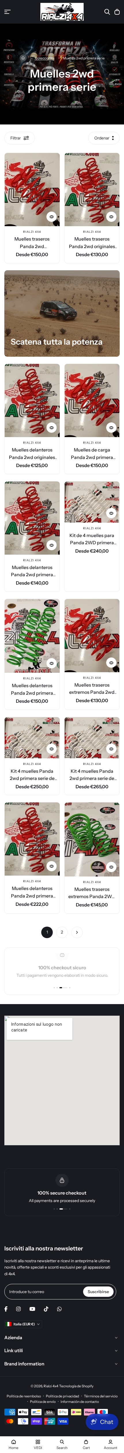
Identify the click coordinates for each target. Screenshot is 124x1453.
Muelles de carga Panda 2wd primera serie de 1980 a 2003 (92, 457)
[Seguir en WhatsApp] (59, 1309)
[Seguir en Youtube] (32, 1309)
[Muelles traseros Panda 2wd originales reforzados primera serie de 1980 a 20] (92, 189)
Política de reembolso (24, 1396)
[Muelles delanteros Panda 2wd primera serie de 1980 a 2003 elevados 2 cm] (32, 518)
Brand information (24, 1364)
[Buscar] (107, 12)
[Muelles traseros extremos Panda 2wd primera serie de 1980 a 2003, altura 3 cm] (92, 635)
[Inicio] (23, 57)
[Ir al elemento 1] (54, 987)
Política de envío (43, 1401)
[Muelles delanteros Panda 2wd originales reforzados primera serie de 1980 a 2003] (32, 400)
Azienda (13, 1337)
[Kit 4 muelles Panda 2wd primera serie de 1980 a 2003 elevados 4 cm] (92, 737)
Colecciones (45, 58)
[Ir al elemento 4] (69, 987)
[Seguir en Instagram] (18, 1309)
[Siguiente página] (77, 932)
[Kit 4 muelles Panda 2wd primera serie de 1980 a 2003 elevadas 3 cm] (32, 737)
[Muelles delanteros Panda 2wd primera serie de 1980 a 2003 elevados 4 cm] (32, 839)
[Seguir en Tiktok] (46, 1309)
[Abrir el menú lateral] (7, 12)
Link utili (13, 1350)
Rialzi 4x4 (32, 232)
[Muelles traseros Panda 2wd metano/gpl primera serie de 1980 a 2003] (32, 189)
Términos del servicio (101, 1396)
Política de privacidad (62, 1396)
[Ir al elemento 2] (57, 987)
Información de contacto (80, 1401)
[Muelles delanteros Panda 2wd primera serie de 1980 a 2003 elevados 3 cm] (32, 636)
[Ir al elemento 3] (63, 987)
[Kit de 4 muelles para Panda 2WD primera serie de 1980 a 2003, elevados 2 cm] (92, 502)
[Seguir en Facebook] (5, 1309)
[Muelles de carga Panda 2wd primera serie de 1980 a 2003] (92, 400)
